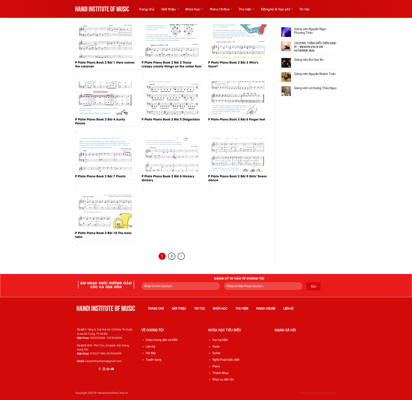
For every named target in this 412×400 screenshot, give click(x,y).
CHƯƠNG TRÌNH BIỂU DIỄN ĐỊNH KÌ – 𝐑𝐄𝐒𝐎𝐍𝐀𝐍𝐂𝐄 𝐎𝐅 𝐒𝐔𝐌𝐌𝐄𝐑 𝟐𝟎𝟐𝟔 (315, 46)
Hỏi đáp (151, 353)
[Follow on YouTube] (112, 369)
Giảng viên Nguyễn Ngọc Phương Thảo (310, 30)
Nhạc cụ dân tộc (223, 379)
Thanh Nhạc (220, 373)
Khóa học (192, 9)
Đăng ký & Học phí (275, 9)
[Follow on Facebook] (99, 369)
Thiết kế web (307, 392)
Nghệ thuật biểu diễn (226, 359)
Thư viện (245, 9)
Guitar (216, 353)
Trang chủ (146, 9)
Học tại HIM (219, 340)
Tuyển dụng (153, 359)
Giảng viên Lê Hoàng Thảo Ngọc (315, 88)
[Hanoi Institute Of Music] (102, 8)
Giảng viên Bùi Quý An (309, 59)
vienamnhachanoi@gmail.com (103, 361)
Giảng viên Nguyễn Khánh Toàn (315, 74)
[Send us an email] (108, 369)
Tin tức (305, 9)
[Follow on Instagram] (104, 369)
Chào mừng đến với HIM (161, 340)
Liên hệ (288, 308)
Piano (216, 366)
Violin (216, 346)
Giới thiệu (168, 9)
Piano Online (219, 9)
